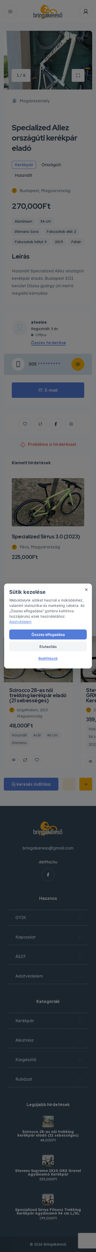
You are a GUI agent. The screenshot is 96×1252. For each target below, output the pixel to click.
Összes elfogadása (48, 634)
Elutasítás (48, 646)
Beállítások (48, 658)
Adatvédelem (20, 621)
